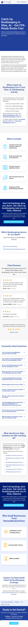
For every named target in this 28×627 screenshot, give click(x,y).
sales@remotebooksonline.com (14, 618)
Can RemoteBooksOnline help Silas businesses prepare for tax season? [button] (12, 378)
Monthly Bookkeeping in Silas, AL (14, 462)
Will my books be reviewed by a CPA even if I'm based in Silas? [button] (12, 417)
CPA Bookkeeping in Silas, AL (13, 472)
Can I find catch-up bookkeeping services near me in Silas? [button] (11, 353)
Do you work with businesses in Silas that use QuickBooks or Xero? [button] (12, 366)
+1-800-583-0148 (14, 616)
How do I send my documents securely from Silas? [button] (13, 396)
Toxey (8, 604)
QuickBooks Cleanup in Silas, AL (14, 455)
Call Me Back (13, 623)
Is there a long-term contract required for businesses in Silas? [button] (12, 390)
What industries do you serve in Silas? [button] (12, 384)
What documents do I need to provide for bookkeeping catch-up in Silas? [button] (12, 372)
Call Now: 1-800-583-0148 (22, 2)
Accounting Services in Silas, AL (14, 469)
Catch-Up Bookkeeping (11, 246)
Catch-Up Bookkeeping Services (10, 592)
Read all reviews (14, 332)
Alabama (17, 602)
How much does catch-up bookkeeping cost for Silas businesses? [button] (13, 410)
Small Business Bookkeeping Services (15, 249)
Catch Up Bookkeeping (7, 602)
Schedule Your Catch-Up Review (14, 221)
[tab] (14, 353)
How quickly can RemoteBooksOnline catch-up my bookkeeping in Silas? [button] (12, 359)
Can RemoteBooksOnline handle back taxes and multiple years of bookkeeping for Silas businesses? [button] (12, 404)
